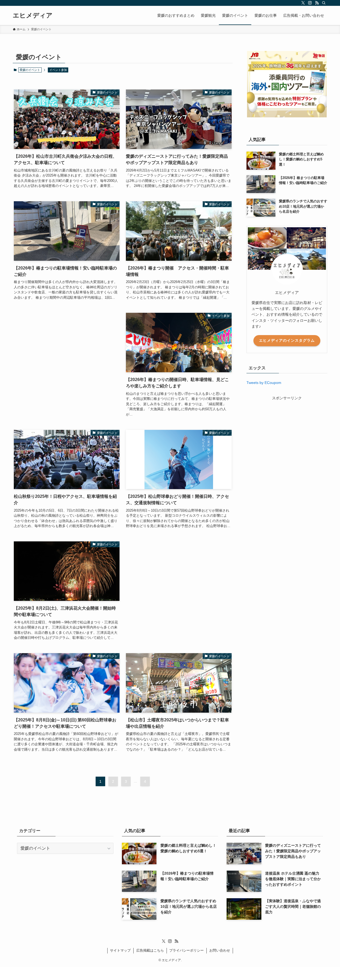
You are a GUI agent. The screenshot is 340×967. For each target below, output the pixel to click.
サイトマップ (120, 950)
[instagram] (310, 3)
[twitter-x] (303, 3)
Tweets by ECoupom (263, 382)
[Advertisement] (67, 360)
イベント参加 (58, 69)
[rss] (316, 3)
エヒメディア (33, 15)
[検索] (323, 3)
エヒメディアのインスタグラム (287, 340)
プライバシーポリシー (186, 950)
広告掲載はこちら (150, 950)
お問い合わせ (219, 950)
